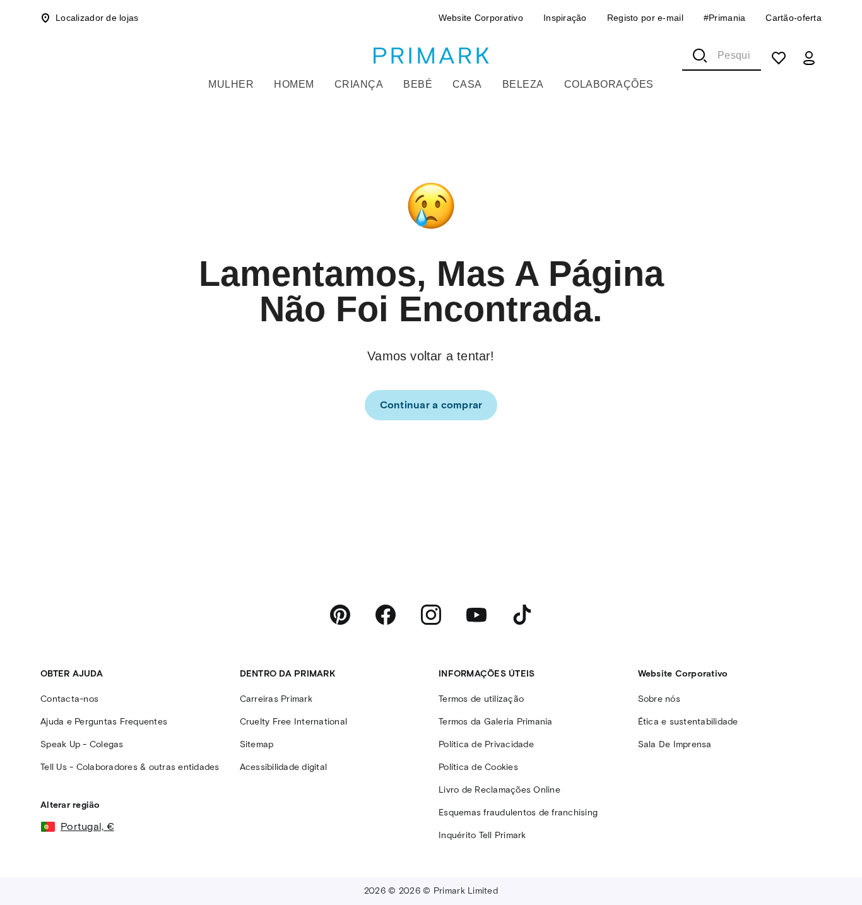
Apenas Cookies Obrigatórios (509, 885)
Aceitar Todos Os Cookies (724, 885)
